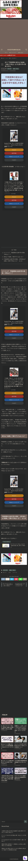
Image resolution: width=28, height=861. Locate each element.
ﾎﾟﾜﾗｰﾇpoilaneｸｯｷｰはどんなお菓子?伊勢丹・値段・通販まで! (14, 840)
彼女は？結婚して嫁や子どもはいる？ (13, 256)
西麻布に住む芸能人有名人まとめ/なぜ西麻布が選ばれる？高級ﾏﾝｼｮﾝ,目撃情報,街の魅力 (14, 849)
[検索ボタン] (26, 49)
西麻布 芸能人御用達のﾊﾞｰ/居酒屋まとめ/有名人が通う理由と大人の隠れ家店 (14, 845)
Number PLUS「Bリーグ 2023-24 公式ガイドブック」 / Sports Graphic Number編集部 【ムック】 (13, 145)
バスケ (9, 572)
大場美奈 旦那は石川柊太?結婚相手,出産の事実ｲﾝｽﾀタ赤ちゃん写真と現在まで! (14, 831)
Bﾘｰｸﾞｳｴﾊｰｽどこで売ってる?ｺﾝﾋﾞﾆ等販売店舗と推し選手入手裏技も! (17, 545)
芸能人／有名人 (16, 68)
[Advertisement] (14, 33)
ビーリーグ (15, 572)
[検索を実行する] (25, 821)
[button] (3, 579)
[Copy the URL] (25, 579)
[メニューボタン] (1, 49)
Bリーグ (4, 572)
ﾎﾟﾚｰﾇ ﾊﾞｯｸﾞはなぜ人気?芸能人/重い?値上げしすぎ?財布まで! (14, 836)
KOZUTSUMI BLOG (14, 49)
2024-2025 (9, 68)
